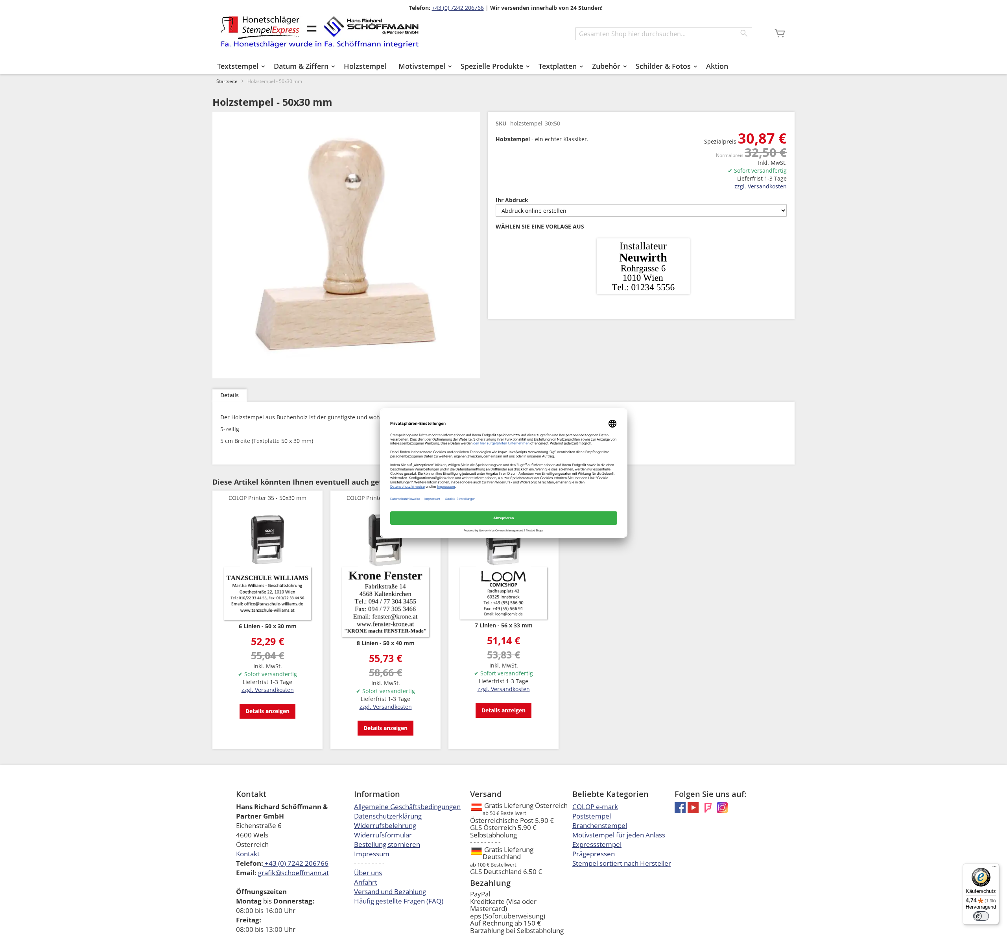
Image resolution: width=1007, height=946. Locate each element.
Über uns (368, 872)
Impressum (371, 853)
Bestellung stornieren (387, 844)
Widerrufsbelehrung (385, 825)
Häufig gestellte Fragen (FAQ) (398, 900)
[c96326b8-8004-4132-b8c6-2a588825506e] (643, 266)
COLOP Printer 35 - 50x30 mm (267, 498)
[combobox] (663, 34)
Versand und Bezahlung (390, 891)
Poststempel (591, 816)
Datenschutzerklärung (388, 816)
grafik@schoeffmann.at (293, 872)
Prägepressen (593, 853)
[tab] (229, 395)
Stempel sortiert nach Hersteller (621, 863)
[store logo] (319, 32)
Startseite (227, 81)
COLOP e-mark (595, 806)
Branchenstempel (599, 825)
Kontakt (248, 853)
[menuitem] (239, 66)
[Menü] (994, 868)
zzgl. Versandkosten (760, 186)
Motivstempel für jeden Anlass (618, 834)
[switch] (981, 916)
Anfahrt (365, 882)
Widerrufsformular (383, 834)
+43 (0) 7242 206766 (458, 7)
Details (229, 395)
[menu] (503, 66)
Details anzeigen (267, 711)
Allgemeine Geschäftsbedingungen (407, 806)
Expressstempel (597, 844)
